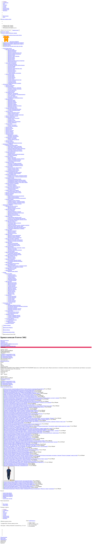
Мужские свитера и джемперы (12, 183)
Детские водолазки (10, 132)
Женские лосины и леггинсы (14, 208)
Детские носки (9, 129)
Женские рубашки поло (11, 264)
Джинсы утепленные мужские (14, 159)
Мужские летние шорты (13, 188)
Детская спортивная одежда (11, 108)
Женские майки (11, 251)
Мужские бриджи (12, 189)
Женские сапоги (11, 290)
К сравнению (10, 357)
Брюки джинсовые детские (14, 112)
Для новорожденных (10, 92)
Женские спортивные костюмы (14, 254)
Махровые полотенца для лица (14, 308)
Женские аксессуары (10, 49)
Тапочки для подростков (13, 317)
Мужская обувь (9, 273)
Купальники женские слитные (14, 260)
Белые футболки (11, 91)
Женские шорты (9, 262)
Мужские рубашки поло (11, 174)
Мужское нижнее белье (10, 151)
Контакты (5, 10)
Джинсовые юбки (12, 224)
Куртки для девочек (12, 124)
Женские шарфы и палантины (14, 53)
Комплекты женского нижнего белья (16, 212)
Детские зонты (11, 78)
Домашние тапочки (10, 314)
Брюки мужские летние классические (16, 195)
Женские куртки (9, 216)
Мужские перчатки (12, 70)
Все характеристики (5, 361)
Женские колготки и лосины (12, 206)
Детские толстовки (10, 130)
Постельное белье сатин (13, 313)
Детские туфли (11, 299)
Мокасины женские (12, 289)
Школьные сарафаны (12, 104)
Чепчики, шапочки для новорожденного (16, 94)
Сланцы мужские (11, 274)
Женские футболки (10, 246)
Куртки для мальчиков (13, 126)
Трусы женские (11, 210)
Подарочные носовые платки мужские (16, 65)
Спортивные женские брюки (14, 253)
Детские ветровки (9, 133)
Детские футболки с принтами (14, 87)
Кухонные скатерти (10, 323)
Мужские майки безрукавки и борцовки (16, 148)
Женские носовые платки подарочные (16, 60)
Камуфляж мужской (10, 177)
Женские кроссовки (12, 282)
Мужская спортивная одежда (12, 171)
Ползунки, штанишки (12, 96)
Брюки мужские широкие (13, 197)
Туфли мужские (11, 277)
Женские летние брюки (13, 243)
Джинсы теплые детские (13, 113)
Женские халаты (11, 322)
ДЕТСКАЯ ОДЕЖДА (14, 41)
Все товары (5, 504)
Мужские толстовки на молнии (14, 163)
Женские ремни (11, 57)
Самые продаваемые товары (7, 386)
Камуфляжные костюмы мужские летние (17, 180)
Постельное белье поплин (13, 311)
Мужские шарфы (11, 66)
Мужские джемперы (12, 185)
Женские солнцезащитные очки (15, 52)
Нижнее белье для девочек (13, 118)
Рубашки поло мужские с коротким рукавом (17, 175)
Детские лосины (9, 140)
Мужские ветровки (10, 193)
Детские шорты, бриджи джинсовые (16, 114)
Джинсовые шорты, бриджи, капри (15, 226)
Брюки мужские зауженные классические (17, 198)
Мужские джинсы (9, 156)
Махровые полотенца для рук (14, 309)
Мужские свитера (12, 184)
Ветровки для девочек (12, 135)
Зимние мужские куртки (13, 168)
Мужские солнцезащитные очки (15, 68)
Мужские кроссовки (12, 275)
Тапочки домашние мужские (14, 316)
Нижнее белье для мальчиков (14, 121)
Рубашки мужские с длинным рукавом (16, 201)
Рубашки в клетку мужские (14, 200)
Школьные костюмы (12, 106)
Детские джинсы (9, 111)
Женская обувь (9, 281)
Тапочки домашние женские (14, 315)
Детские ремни (11, 75)
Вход (4, 17)
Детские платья (9, 127)
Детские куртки (9, 123)
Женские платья (9, 234)
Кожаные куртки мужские (13, 170)
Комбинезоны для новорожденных (15, 97)
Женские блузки (11, 256)
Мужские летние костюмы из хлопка (13, 192)
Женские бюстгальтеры (13, 213)
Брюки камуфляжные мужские (14, 179)
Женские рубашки (12, 257)
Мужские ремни (11, 69)
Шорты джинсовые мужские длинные (16, 158)
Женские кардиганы (12, 233)
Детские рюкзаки (11, 77)
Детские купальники (10, 85)
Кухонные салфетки (10, 318)
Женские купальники (10, 259)
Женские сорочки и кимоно (14, 215)
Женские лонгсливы (12, 248)
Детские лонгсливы (12, 90)
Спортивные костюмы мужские (15, 172)
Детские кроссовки (12, 296)
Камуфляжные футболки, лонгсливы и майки (18, 182)
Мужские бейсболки (12, 64)
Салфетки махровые (12, 319)
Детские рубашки (9, 131)
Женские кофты (9, 229)
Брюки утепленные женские (14, 245)
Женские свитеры (12, 231)
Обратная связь (4, 537)
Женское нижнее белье (10, 209)
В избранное (9, 356)
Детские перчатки (12, 80)
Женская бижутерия (12, 61)
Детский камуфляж (10, 141)
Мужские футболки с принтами (15, 146)
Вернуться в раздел (5, 343)
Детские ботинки (11, 301)
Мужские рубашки (10, 199)
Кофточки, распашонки (13, 93)
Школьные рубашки (12, 102)
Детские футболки (9, 86)
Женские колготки (12, 207)
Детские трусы (11, 119)
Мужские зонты (11, 67)
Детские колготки (9, 128)
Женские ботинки (12, 284)
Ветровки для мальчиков (13, 136)
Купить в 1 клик (11, 355)
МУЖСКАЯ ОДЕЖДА (19, 42)
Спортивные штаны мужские (14, 173)
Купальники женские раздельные (15, 261)
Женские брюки (9, 242)
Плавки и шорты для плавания (12, 190)
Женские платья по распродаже (14, 237)
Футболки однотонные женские (15, 249)
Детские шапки (11, 76)
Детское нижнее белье (10, 117)
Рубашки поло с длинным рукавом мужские (17, 176)
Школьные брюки (12, 101)
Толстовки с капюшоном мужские (15, 164)
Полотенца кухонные (12, 307)
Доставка (5, 4)
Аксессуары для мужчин (11, 62)
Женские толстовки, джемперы (12, 238)
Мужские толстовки (10, 162)
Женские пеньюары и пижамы (14, 211)
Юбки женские (9, 270)
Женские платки (11, 55)
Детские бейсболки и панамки (14, 83)
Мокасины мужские (12, 279)
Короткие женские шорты (13, 263)
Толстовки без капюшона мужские (15, 165)
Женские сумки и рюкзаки (13, 56)
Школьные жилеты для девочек (14, 105)
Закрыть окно (15, 30)
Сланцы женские (11, 286)
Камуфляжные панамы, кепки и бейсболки (17, 181)
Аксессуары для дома (18, 46)
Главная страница (7, 325)
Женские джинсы (11, 221)
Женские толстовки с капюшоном (15, 239)
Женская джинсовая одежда (11, 220)
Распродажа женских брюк (14, 244)
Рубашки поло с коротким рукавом (15, 266)
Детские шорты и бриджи (11, 137)
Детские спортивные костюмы (14, 109)
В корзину (8, 351)
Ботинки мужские (12, 278)
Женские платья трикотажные (14, 235)
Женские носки (11, 269)
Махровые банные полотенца (14, 305)
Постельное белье (9, 310)
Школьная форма (9, 99)
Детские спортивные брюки (14, 110)
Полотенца (8, 304)
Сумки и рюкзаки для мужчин (14, 73)
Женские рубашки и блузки (11, 255)
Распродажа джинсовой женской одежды (17, 227)
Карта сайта (5, 505)
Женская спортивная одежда (12, 252)
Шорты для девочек (12, 138)
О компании (5, 2)
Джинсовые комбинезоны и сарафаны (16, 228)
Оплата (4, 6)
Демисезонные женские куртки (14, 217)
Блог (4, 3)
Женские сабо (11, 292)
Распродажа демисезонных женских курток (17, 219)
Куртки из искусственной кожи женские (16, 218)
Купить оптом (6, 8)
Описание (3, 345)
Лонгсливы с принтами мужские (15, 147)
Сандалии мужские (12, 280)
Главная (4, 1)
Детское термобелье (12, 122)
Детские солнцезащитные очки (14, 79)
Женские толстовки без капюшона (15, 240)
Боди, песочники (11, 95)
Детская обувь (9, 295)
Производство (6, 9)
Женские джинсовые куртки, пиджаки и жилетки (18, 225)
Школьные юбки (11, 100)
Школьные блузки (12, 103)
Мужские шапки (11, 71)
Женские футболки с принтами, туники (16, 247)
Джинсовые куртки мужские (14, 160)
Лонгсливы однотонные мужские (15, 150)
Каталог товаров (5, 31)
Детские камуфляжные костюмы (15, 142)
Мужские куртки (9, 166)
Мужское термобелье (12, 155)
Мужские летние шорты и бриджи (13, 186)
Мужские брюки (9, 194)
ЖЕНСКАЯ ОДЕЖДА (19, 43)
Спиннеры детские (12, 82)
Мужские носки (11, 153)
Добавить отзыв (11, 354)
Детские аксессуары (10, 74)
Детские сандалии (12, 300)
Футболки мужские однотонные (15, 149)
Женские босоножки (12, 283)
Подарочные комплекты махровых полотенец (18, 306)
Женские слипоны (12, 288)
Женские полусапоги (12, 287)
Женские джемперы (12, 230)
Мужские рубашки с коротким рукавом (16, 202)
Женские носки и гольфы (11, 268)
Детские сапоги (11, 298)
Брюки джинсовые (12, 157)
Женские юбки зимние (13, 271)
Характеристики (4, 346)
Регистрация (5, 15)
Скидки (4, 7)
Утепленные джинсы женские (14, 222)
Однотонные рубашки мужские (15, 203)
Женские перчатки (12, 51)
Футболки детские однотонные (14, 88)
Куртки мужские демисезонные (15, 167)
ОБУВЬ (9, 45)
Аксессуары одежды (17, 35)
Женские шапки (11, 58)
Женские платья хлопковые (14, 236)
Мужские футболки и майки (12, 145)
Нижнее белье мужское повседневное (16, 154)
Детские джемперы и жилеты (12, 115)
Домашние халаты (9, 320)
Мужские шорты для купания (14, 191)
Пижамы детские (11, 120)
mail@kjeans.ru (32, 520)
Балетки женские (11, 291)
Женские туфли (11, 293)
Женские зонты (11, 59)
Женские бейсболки (12, 50)
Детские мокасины (12, 297)
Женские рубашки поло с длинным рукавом (17, 265)
